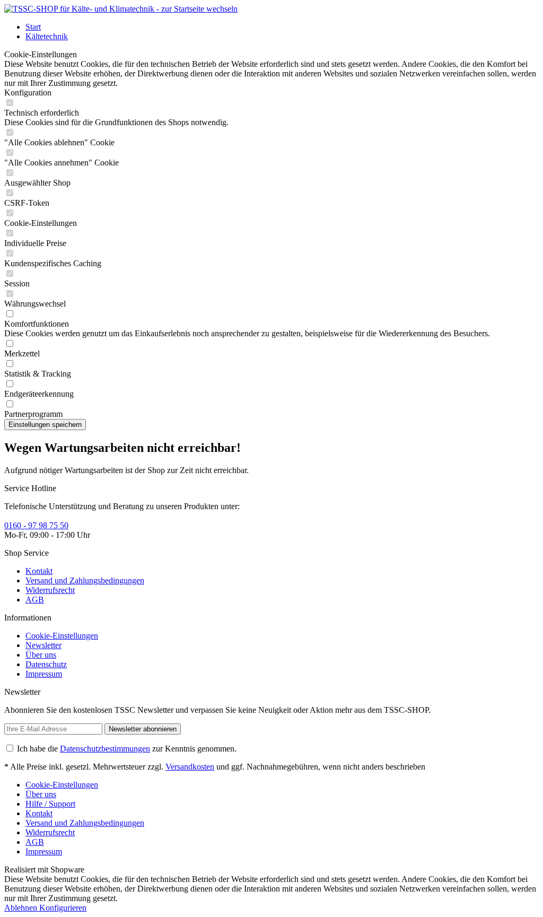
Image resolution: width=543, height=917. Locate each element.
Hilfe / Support (50, 803)
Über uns (40, 654)
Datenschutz (46, 664)
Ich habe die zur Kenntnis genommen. (127, 748)
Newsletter (43, 645)
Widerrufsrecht (50, 590)
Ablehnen (21, 907)
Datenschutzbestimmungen (105, 748)
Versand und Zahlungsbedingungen (84, 580)
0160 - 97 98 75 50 (36, 525)
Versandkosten (189, 766)
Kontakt (38, 570)
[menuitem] (282, 27)
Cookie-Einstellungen (61, 635)
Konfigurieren (62, 907)
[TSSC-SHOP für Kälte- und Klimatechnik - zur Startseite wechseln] (121, 8)
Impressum (43, 673)
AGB (34, 599)
